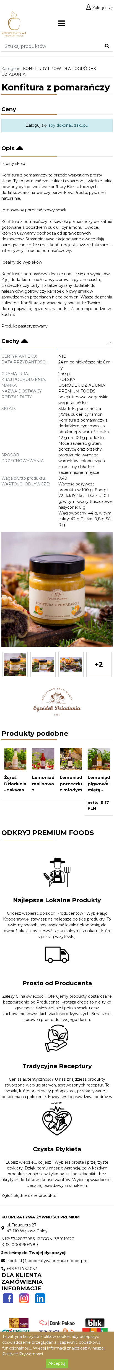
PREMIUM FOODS (76, 391)
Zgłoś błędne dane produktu (28, 1195)
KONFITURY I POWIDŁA (47, 68)
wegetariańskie (73, 402)
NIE (62, 356)
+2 (99, 664)
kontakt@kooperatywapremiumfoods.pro (46, 1260)
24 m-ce (67, 362)
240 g (64, 373)
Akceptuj (57, 1363)
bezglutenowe (73, 396)
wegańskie (98, 396)
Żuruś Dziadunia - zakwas (15, 783)
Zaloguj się (102, 7)
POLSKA (66, 379)
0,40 (62, 478)
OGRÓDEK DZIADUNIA (81, 385)
